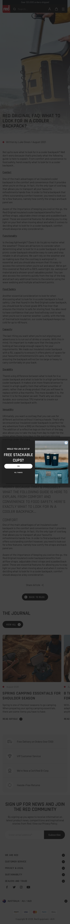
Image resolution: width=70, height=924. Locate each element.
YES (18, 466)
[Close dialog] (66, 442)
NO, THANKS (18, 472)
